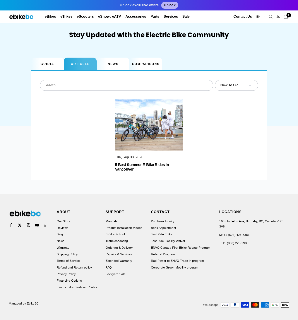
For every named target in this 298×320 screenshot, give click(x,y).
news (113, 64)
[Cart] (286, 17)
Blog (60, 234)
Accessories (135, 16)
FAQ (109, 267)
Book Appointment (163, 227)
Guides (48, 64)
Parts (155, 16)
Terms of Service (68, 260)
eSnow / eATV (109, 16)
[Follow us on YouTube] (37, 225)
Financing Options (69, 280)
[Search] (271, 17)
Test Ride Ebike (161, 234)
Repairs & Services (119, 254)
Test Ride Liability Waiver (168, 241)
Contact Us (242, 16)
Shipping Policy (67, 254)
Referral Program (163, 254)
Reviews (62, 227)
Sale (186, 16)
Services (171, 16)
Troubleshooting (117, 241)
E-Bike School (115, 234)
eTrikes (66, 16)
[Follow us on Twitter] (19, 225)
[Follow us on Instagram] (28, 225)
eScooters (85, 16)
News (60, 241)
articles (80, 64)
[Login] (278, 16)
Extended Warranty (119, 260)
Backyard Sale (115, 274)
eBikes (50, 16)
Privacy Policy (66, 274)
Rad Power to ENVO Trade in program (177, 260)
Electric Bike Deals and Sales (77, 287)
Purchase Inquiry (162, 221)
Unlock (170, 5)
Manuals (111, 221)
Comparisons (145, 64)
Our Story (63, 221)
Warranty (63, 247)
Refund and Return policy (74, 267)
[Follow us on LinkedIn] (46, 225)
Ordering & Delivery (119, 247)
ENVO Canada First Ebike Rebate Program (181, 247)
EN (258, 16)
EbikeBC (33, 303)
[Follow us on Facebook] (11, 225)
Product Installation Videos (124, 227)
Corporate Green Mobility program (175, 267)
